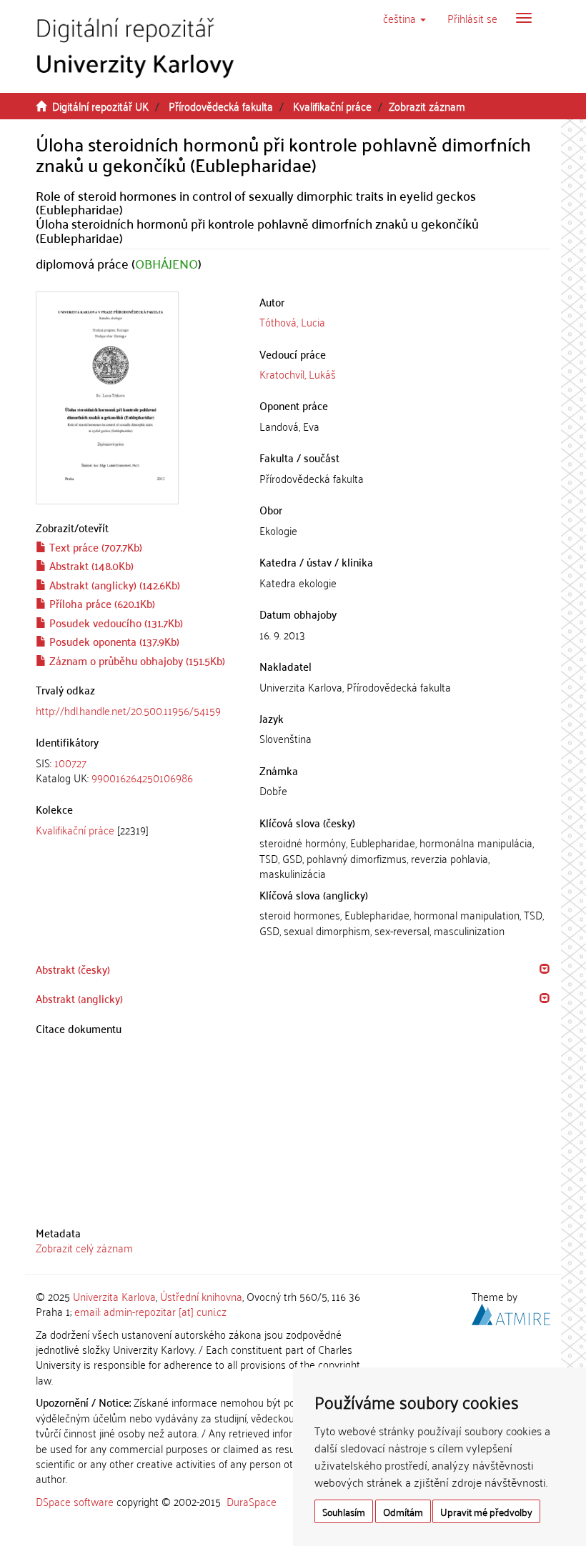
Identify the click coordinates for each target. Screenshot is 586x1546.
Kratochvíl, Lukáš (297, 374)
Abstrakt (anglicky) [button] (79, 998)
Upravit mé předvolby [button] (486, 1511)
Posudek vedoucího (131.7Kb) (114, 622)
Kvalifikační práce (332, 106)
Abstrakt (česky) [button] (73, 969)
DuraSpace (252, 1501)
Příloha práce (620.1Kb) (100, 603)
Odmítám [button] (403, 1511)
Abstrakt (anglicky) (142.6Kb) (113, 584)
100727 (70, 762)
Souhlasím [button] (343, 1511)
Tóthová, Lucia (292, 321)
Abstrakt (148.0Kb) (90, 565)
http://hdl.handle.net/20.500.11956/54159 (128, 710)
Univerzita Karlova (114, 1296)
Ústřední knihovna (201, 1296)
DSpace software (75, 1501)
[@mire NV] (511, 1312)
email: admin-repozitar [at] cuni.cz (150, 1311)
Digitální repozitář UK (100, 106)
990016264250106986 (142, 777)
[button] (404, 18)
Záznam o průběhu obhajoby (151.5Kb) (135, 660)
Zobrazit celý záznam (84, 1247)
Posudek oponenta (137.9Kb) (112, 641)
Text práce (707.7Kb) (94, 547)
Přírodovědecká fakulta (221, 106)
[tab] (137, 770)
